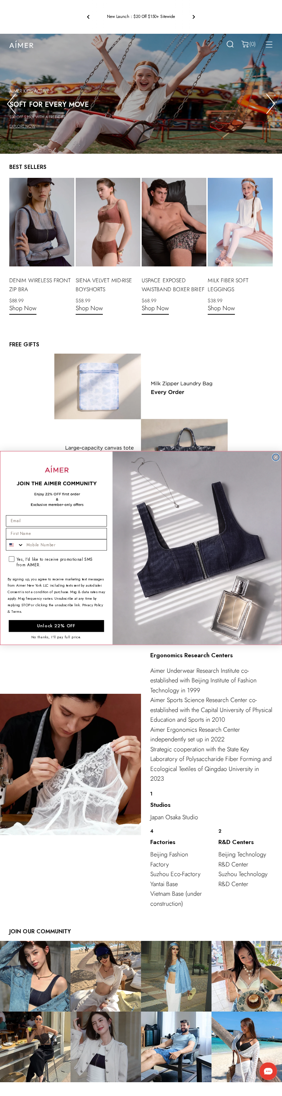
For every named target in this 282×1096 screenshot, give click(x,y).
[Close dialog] (275, 457)
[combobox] (15, 545)
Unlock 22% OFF (56, 626)
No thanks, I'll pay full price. (56, 637)
